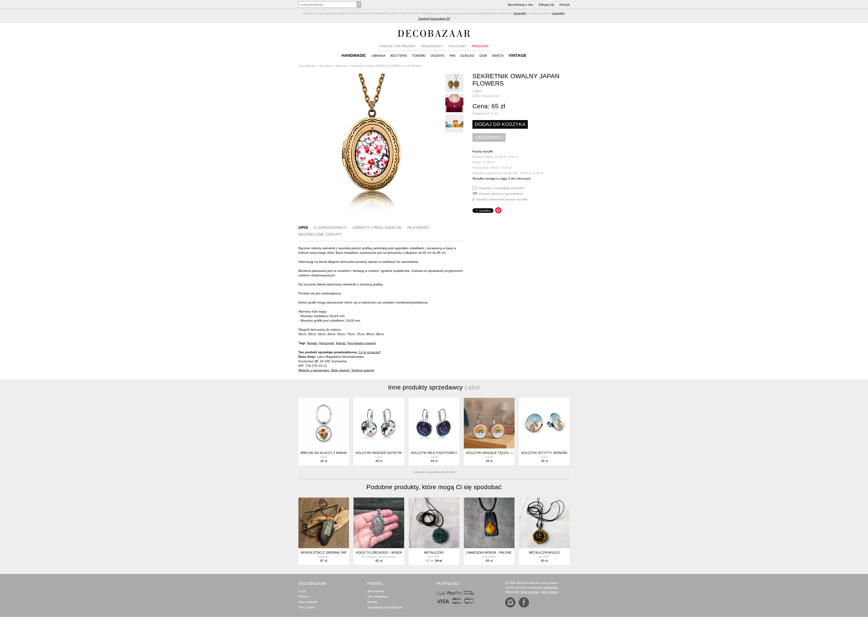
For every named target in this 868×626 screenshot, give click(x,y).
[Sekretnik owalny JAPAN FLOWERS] (370, 146)
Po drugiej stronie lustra (379, 556)
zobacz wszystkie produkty (434, 472)
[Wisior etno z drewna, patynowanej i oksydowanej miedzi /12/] (323, 523)
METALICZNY (434, 552)
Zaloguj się (546, 4)
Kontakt (372, 602)
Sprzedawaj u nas (520, 4)
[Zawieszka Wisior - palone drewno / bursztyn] (489, 523)
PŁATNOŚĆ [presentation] (418, 227)
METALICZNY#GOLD (544, 552)
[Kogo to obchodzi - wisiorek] (379, 523)
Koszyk (564, 4)
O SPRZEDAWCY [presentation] (330, 227)
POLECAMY (457, 46)
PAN (452, 55)
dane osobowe (530, 592)
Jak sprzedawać (378, 596)
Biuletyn (303, 596)
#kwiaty (312, 343)
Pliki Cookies (307, 607)
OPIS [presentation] (303, 227)
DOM (483, 55)
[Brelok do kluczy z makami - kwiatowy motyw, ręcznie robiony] (323, 423)
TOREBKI (419, 55)
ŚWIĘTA (498, 55)
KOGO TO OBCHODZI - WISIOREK (381, 552)
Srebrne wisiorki (362, 370)
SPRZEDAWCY (432, 46)
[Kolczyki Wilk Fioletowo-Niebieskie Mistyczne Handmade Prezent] (434, 423)
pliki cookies (550, 592)
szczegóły (520, 13)
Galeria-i (324, 556)
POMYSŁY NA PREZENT (398, 46)
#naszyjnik (326, 343)
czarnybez (489, 556)
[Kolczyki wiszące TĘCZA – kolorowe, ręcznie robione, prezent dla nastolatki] (489, 423)
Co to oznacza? (370, 352)
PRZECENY (480, 46)
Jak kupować (375, 591)
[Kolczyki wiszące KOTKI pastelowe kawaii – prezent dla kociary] (379, 423)
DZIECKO (467, 55)
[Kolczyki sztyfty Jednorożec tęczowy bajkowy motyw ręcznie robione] (544, 423)
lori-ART (434, 556)
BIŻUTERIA (398, 55)
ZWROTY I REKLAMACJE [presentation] (377, 227)
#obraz (341, 343)
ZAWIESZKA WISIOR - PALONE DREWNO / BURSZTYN (506, 552)
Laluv (477, 91)
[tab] (303, 227)
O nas (302, 591)
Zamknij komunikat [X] (434, 18)
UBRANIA (378, 55)
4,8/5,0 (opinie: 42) (486, 96)
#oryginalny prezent (362, 343)
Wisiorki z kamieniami (313, 370)
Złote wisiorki (340, 370)
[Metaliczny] (434, 523)
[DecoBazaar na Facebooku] (524, 602)
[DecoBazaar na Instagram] (510, 602)
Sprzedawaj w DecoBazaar (384, 607)
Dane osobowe (308, 602)
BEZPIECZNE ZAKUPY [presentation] (320, 234)
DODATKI (437, 55)
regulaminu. (550, 587)
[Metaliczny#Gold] (544, 523)
